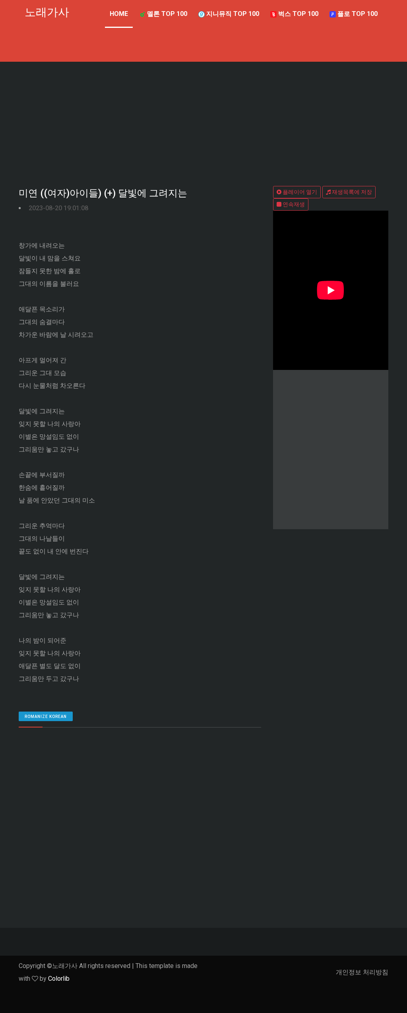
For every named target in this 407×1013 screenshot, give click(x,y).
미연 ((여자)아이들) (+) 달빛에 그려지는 (103, 193)
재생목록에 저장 (351, 192)
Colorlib (59, 978)
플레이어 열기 (299, 192)
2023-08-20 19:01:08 (58, 208)
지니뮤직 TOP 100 (232, 14)
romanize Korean (46, 716)
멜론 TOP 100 (166, 14)
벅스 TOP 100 (297, 14)
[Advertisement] (203, 121)
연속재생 (293, 204)
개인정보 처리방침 (362, 972)
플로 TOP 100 (357, 14)
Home (119, 14)
